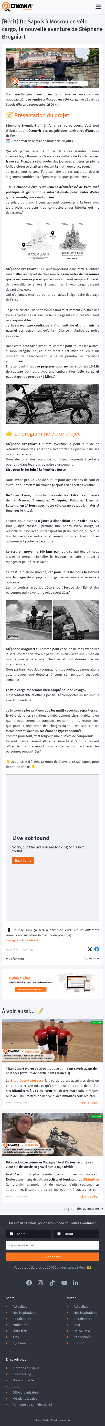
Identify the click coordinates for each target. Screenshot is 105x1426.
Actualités (20, 1306)
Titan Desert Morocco (27, 1080)
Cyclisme (19, 1343)
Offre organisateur (26, 1392)
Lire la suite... (89, 1102)
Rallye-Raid (82, 1331)
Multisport (20, 1325)
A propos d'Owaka (26, 1368)
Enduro (79, 1343)
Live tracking (22, 1374)
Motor (68, 1234)
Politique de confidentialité (32, 1404)
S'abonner (53, 1257)
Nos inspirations (24, 1312)
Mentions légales (25, 1398)
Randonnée (82, 1337)
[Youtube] (64, 1283)
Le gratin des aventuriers (82, 1208)
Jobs (16, 1386)
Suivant (90, 959)
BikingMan (91, 1179)
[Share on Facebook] (96, 950)
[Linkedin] (76, 1283)
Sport (21, 1234)
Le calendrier (22, 1318)
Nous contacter (24, 1380)
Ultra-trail (20, 1331)
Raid (77, 1325)
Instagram (13, 940)
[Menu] (98, 7)
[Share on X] (89, 950)
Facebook (31, 940)
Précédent (16, 959)
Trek (16, 1337)
